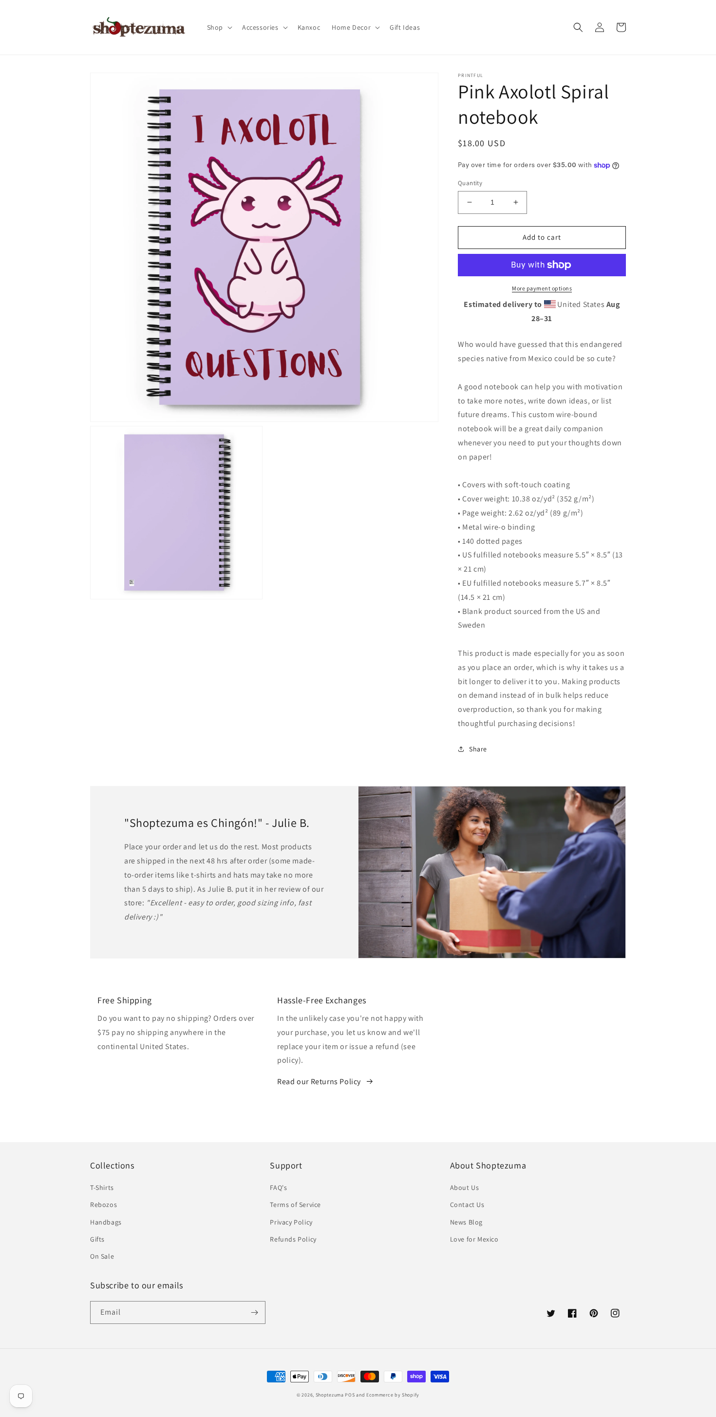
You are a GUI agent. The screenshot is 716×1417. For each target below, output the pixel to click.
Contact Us (467, 1204)
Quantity (470, 183)
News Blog (466, 1222)
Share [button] (478, 749)
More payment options (542, 288)
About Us (464, 1187)
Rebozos (103, 1204)
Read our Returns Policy (319, 1081)
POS (350, 1395)
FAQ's (278, 1187)
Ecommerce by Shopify (392, 1395)
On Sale (102, 1256)
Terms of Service (295, 1204)
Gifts (97, 1239)
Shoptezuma (330, 1395)
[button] (218, 27)
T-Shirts (102, 1187)
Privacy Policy (291, 1222)
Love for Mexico (474, 1239)
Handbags (106, 1222)
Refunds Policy (293, 1239)
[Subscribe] (254, 1312)
